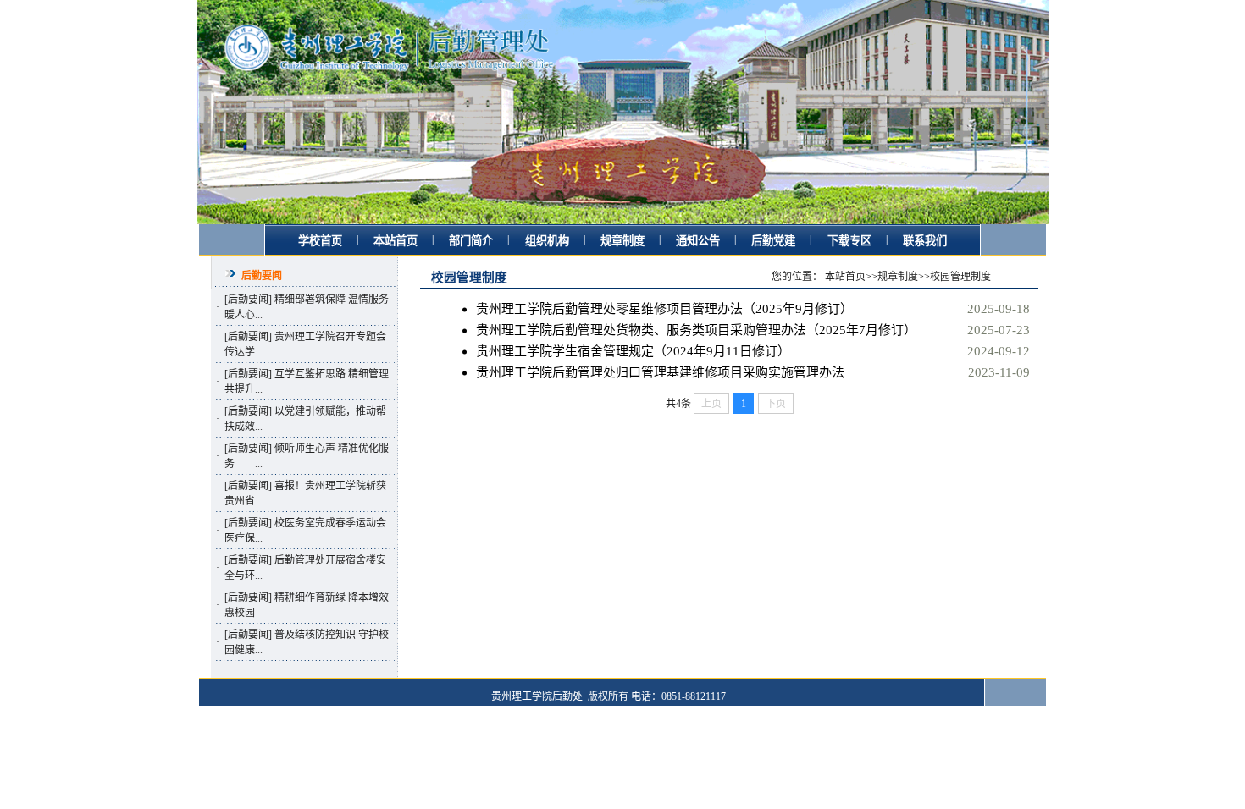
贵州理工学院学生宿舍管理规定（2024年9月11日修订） (633, 351)
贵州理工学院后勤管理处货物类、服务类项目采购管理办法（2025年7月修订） (696, 330)
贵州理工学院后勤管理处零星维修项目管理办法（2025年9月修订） (664, 309)
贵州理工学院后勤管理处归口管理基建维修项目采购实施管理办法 (660, 372)
